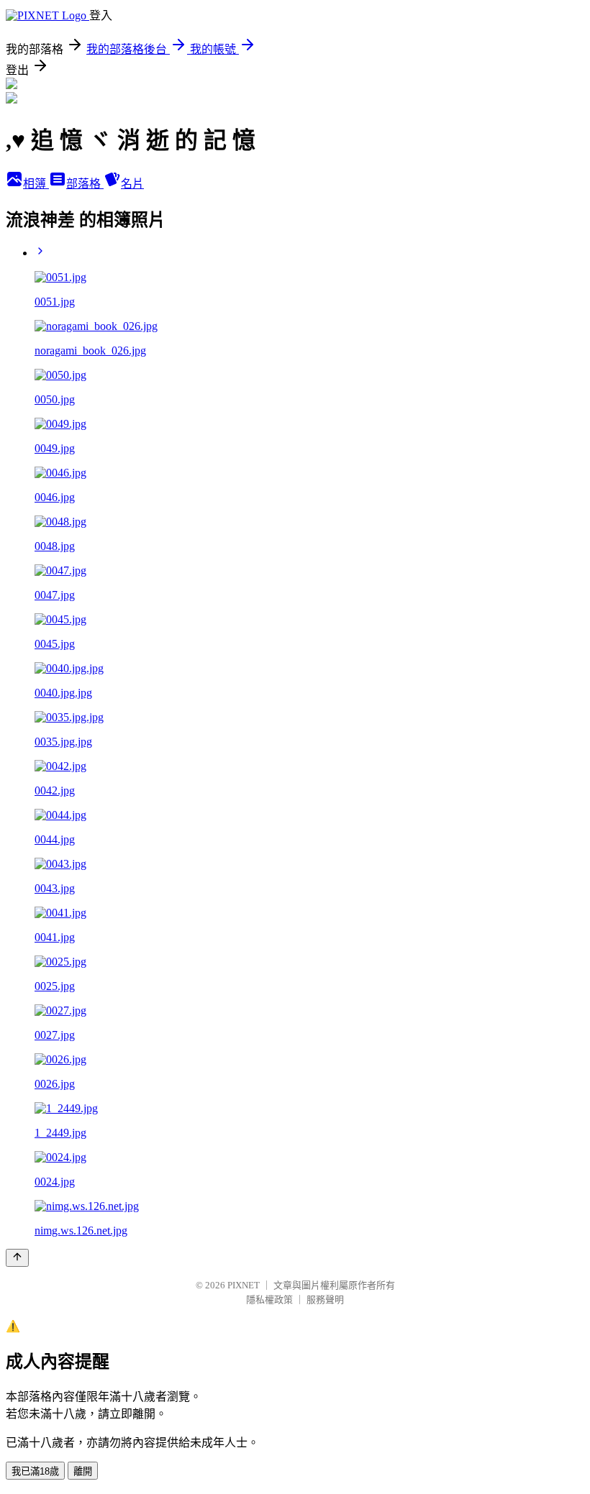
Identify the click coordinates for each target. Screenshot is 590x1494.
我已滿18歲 (35, 1471)
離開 (82, 1471)
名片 (132, 184)
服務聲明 (325, 1299)
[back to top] (17, 1258)
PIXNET (243, 1285)
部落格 (85, 184)
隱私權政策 (269, 1299)
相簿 (36, 184)
